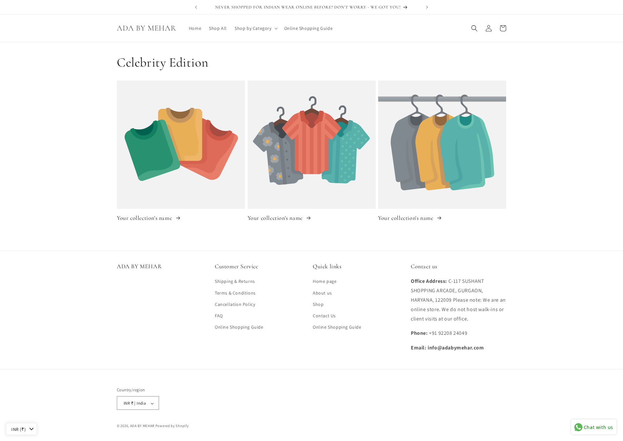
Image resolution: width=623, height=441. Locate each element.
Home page (324, 281)
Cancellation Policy (235, 304)
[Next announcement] (427, 7)
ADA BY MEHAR (142, 426)
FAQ (219, 316)
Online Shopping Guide (239, 327)
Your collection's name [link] (145, 217)
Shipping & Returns (235, 281)
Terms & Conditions (235, 293)
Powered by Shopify (172, 426)
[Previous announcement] (196, 7)
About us (322, 293)
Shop (318, 304)
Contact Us (324, 316)
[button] (255, 28)
